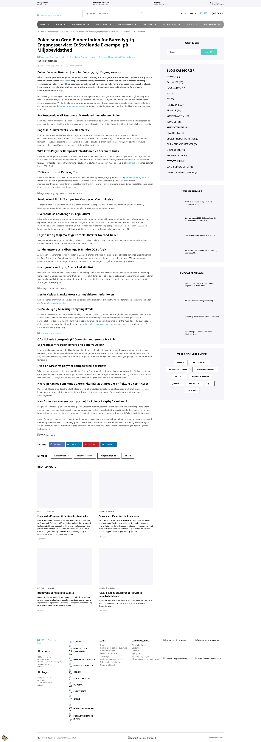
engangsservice (84, 456)
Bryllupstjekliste (107, 650)
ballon (180, 362)
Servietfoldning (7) (178, 155)
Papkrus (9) (173, 76)
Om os (76, 699)
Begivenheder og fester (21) (183, 138)
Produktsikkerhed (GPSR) (83, 717)
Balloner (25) (175, 82)
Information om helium (111, 662)
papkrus (145, 177)
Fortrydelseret (81, 678)
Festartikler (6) (176, 161)
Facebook (57, 444)
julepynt (177, 383)
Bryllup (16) (174, 110)
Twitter (74, 444)
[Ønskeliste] (169, 13)
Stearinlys (104, 656)
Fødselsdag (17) (176, 87)
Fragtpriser (79, 691)
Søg (209, 52)
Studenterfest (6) (177, 127)
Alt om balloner (139, 645)
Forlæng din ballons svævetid (113, 647)
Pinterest (92, 444)
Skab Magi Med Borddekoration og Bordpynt (202, 317)
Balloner (150, 24)
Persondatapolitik (83, 665)
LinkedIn (109, 444)
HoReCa (192, 24)
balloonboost (199, 362)
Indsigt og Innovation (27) (183, 172)
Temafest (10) (174, 121)
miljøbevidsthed (108, 456)
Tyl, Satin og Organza (141, 656)
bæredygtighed (61, 456)
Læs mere (41, 538)
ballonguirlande (200, 376)
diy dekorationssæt (205, 369)
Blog (42, 32)
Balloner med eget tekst (111, 659)
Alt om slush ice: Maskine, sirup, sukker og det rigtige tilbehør (201, 251)
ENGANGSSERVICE (128, 24)
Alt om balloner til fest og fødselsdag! (199, 300)
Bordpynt (136, 647)
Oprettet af (216, 737)
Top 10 (61, 24)
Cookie (77, 672)
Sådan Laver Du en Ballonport (145, 659)
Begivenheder (81, 24)
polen (128, 456)
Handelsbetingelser (84, 659)
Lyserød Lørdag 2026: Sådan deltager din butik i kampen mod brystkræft (200, 219)
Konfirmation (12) (178, 116)
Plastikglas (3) (175, 132)
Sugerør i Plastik (107, 665)
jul (209, 383)
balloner (179, 376)
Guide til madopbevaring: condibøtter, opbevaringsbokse (199, 203)
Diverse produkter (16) (180, 166)
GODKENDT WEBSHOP (83, 708)
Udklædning (212, 24)
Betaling (78, 684)
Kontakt (77, 641)
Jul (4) (170, 93)
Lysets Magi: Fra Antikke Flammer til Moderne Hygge (198, 333)
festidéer (191, 390)
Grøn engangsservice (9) (182, 144)
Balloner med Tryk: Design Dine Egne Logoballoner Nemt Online (199, 284)
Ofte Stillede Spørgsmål (80, 650)
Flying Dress (137, 653)
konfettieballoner (178, 369)
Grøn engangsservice (55, 32)
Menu (45, 24)
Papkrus (135, 650)
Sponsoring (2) (176, 149)
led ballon (194, 383)
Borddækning (172, 24)
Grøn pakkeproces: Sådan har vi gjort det (200, 235)
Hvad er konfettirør (109, 653)
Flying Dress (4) (176, 104)
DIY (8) (170, 99)
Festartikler (104, 24)
